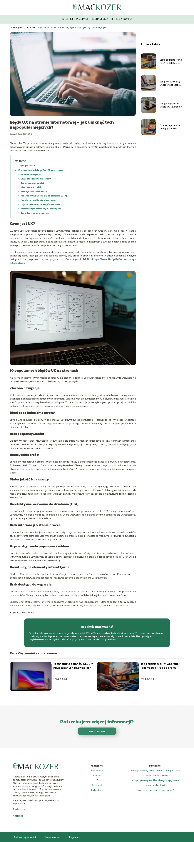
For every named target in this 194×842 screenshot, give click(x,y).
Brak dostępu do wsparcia (35, 213)
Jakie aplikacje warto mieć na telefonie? (171, 61)
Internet (67, 19)
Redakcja (19, 809)
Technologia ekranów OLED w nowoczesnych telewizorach (73, 666)
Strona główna (18, 27)
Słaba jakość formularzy (34, 191)
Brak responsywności (32, 183)
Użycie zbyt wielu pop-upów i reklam (40, 204)
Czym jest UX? (26, 165)
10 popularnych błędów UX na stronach (41, 170)
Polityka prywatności (25, 837)
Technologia (100, 19)
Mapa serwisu (52, 837)
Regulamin (74, 837)
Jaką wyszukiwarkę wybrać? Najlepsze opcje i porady (170, 83)
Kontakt (18, 816)
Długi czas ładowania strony (36, 178)
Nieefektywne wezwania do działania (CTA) (44, 195)
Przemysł (82, 19)
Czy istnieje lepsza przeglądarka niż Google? (170, 127)
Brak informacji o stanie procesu (38, 200)
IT (112, 19)
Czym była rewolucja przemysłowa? (155, 790)
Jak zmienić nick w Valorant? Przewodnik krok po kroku (160, 666)
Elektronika (124, 19)
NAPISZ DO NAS (97, 731)
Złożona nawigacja (31, 174)
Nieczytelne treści (31, 187)
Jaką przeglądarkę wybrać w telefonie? (171, 105)
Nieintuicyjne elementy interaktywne (41, 208)
